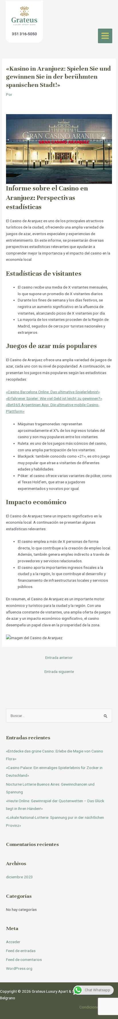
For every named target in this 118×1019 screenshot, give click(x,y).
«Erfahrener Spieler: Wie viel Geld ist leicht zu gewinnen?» (54, 398)
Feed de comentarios (24, 959)
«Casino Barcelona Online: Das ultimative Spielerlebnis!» (53, 392)
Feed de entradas (21, 950)
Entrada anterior (59, 657)
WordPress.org (19, 968)
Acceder (13, 941)
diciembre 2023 (19, 877)
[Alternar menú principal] (105, 36)
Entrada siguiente (59, 671)
